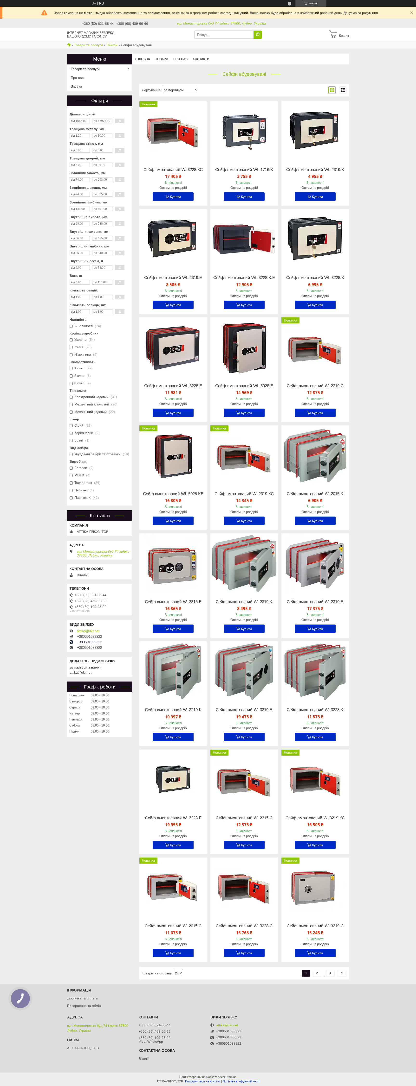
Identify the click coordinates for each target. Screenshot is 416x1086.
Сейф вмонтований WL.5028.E (244, 386)
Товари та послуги (88, 45)
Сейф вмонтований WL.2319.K (315, 170)
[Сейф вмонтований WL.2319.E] (173, 239)
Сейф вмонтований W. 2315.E (173, 602)
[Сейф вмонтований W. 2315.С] (244, 780)
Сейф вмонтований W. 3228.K (315, 710)
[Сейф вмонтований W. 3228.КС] (173, 131)
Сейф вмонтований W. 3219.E (244, 710)
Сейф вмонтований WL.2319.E (173, 278)
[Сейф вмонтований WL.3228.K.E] (244, 239)
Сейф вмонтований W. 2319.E (315, 602)
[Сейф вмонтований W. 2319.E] (315, 563)
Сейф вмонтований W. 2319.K (244, 602)
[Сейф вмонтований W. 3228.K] (315, 671)
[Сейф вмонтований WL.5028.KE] (173, 455)
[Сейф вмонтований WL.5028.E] (244, 347)
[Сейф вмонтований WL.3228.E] (173, 347)
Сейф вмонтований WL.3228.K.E (244, 278)
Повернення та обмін (84, 1006)
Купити (175, 197)
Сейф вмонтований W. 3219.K (173, 710)
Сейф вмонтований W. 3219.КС (315, 818)
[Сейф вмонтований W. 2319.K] (244, 563)
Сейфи (111, 45)
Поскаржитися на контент (203, 1081)
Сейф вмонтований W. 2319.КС (244, 494)
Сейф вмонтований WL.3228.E (173, 386)
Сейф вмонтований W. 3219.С (315, 926)
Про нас (180, 59)
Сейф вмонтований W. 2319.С (315, 386)
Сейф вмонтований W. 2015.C (173, 926)
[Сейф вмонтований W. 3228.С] (244, 888)
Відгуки (76, 86)
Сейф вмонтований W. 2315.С (244, 818)
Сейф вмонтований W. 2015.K (315, 494)
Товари (161, 59)
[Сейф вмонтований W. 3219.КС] (315, 780)
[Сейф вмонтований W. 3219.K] (173, 671)
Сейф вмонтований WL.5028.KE (173, 494)
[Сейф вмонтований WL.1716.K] (244, 131)
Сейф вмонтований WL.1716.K (244, 170)
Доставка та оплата (82, 998)
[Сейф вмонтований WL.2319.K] (315, 131)
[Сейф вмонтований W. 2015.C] (173, 888)
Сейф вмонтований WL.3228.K (315, 278)
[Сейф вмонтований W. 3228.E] (173, 780)
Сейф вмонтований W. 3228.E (173, 818)
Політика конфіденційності (241, 1081)
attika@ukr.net (88, 631)
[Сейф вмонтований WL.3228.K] (315, 239)
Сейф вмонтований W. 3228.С (244, 926)
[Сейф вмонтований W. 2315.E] (173, 563)
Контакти (201, 59)
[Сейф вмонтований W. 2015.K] (315, 455)
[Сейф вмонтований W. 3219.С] (315, 888)
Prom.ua (231, 1077)
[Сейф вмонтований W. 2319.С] (315, 347)
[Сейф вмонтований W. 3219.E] (244, 671)
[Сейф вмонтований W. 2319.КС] (244, 455)
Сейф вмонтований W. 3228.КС (173, 170)
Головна (142, 59)
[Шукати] (258, 35)
